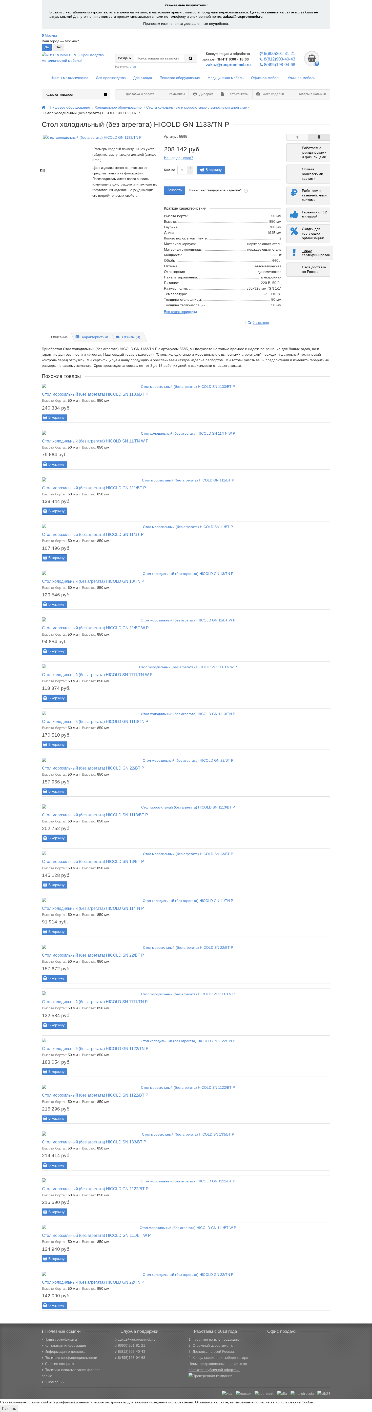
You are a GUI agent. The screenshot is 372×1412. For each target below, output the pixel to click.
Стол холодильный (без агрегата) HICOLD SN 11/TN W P (95, 441)
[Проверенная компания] (210, 1376)
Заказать (174, 190)
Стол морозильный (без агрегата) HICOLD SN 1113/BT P (95, 815)
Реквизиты (176, 94)
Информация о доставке (65, 1351)
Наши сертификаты (61, 1339)
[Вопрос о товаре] (297, 137)
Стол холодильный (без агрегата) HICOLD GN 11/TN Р (93, 908)
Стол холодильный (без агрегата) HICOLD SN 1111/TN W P (97, 674)
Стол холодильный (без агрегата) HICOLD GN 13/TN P (93, 581)
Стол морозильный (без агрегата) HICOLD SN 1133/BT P (95, 394)
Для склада (142, 78)
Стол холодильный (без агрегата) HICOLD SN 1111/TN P (95, 1001)
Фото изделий (273, 94)
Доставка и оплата (139, 94)
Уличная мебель (301, 78)
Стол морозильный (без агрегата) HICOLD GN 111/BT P (94, 488)
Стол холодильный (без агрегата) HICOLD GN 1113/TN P (95, 721)
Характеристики (95, 337)
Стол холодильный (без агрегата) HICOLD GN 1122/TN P (95, 1048)
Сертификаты (237, 94)
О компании (55, 1382)
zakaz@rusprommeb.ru (243, 16)
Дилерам (205, 94)
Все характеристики (180, 312)
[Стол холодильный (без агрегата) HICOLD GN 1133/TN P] (100, 137)
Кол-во (169, 170)
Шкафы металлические (69, 78)
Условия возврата (59, 1364)
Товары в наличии (311, 94)
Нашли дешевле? (178, 158)
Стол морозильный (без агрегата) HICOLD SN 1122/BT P (95, 1095)
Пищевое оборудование (180, 78)
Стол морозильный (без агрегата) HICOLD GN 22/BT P (93, 768)
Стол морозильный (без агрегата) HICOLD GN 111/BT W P (96, 1235)
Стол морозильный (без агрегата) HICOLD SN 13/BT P (93, 861)
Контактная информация (65, 1345)
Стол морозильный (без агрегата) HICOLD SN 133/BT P (94, 1142)
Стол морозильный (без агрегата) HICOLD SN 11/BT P (93, 534)
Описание (59, 337)
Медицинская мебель (225, 78)
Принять (9, 1408)
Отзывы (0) (131, 337)
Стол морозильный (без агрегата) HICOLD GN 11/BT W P (95, 628)
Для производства (111, 78)
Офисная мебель (265, 78)
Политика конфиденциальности (71, 1358)
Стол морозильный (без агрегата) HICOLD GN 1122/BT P (95, 1188)
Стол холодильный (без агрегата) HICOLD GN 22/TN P (93, 1282)
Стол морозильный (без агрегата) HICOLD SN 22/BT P (93, 955)
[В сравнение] (319, 137)
